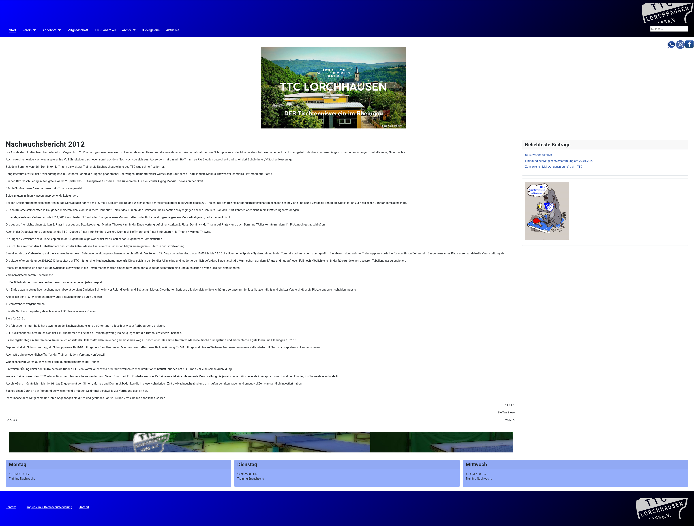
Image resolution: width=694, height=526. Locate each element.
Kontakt (11, 507)
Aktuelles (172, 30)
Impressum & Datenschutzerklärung (49, 507)
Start (12, 30)
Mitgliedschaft (77, 30)
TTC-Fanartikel (105, 30)
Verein (27, 30)
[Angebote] (59, 30)
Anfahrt (84, 507)
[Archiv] (133, 30)
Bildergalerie (151, 30)
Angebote (49, 30)
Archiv (126, 30)
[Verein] (34, 30)
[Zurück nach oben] (687, 519)
